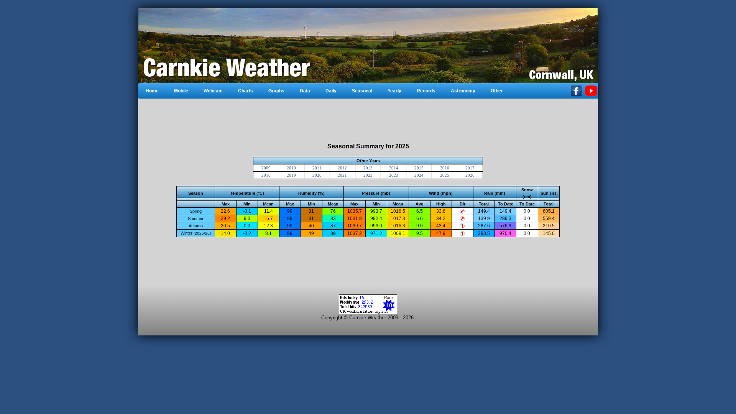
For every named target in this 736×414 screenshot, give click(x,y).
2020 (317, 175)
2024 (419, 175)
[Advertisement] (368, 120)
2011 (317, 168)
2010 (291, 168)
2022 (368, 175)
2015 (419, 168)
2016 (444, 168)
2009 (266, 168)
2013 (368, 168)
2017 (470, 168)
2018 (266, 175)
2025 (444, 175)
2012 (342, 168)
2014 (393, 168)
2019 (291, 175)
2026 (470, 175)
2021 (342, 175)
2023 (393, 175)
